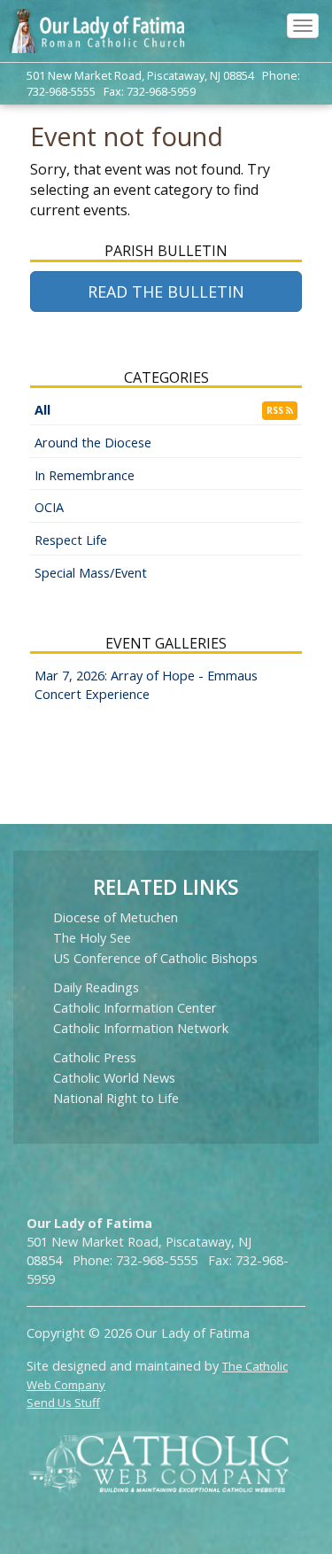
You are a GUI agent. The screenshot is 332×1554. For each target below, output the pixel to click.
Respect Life (71, 540)
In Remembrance (85, 475)
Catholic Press (94, 1057)
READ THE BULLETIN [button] (166, 291)
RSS (276, 410)
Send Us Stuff (63, 1402)
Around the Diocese (93, 442)
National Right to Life (116, 1098)
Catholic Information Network (140, 1028)
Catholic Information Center (135, 1007)
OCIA (49, 507)
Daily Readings (96, 987)
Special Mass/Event (91, 572)
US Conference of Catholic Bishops (155, 958)
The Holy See (92, 937)
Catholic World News (114, 1077)
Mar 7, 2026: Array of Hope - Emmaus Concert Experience (146, 685)
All (42, 409)
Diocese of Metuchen (115, 917)
